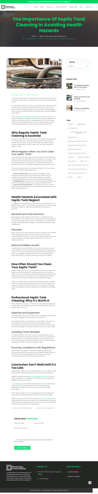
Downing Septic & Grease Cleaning (51, 490)
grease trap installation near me (77, 141)
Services (49, 7)
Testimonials (73, 7)
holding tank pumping (74, 149)
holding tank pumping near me (77, 153)
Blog (81, 7)
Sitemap (65, 490)
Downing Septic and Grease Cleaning (78, 132)
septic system (72, 161)
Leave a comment (32, 95)
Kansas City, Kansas (74, 476)
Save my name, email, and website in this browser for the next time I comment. (33, 441)
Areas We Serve (60, 7)
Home (36, 7)
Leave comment (22, 448)
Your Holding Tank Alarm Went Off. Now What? (81, 86)
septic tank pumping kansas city (22, 408)
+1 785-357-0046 (43, 479)
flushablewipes (72, 137)
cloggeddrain (81, 124)
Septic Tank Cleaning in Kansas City (53, 36)
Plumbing (70, 157)
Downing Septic (72, 128)
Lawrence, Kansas (73, 472)
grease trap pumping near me (77, 145)
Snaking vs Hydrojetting (81, 108)
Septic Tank (83, 161)
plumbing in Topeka (83, 157)
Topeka (78, 177)
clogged (70, 124)
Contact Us (88, 7)
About (42, 7)
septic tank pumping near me (45, 408)
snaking (70, 177)
